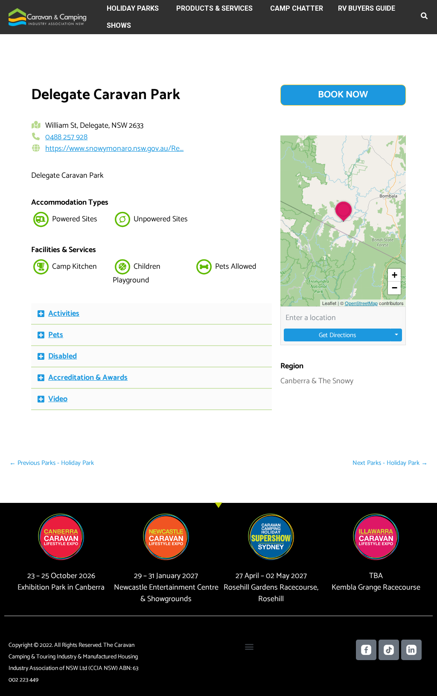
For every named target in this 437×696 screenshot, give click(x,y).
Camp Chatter (296, 8)
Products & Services (214, 8)
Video (57, 399)
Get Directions (337, 335)
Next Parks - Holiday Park (390, 463)
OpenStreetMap (361, 303)
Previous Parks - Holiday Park (51, 463)
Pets (55, 335)
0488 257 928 (66, 137)
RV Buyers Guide (366, 8)
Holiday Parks (133, 8)
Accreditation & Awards (88, 377)
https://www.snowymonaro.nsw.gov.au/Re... (114, 148)
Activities (63, 313)
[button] (424, 17)
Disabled (62, 356)
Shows (119, 25)
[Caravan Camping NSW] (47, 16)
